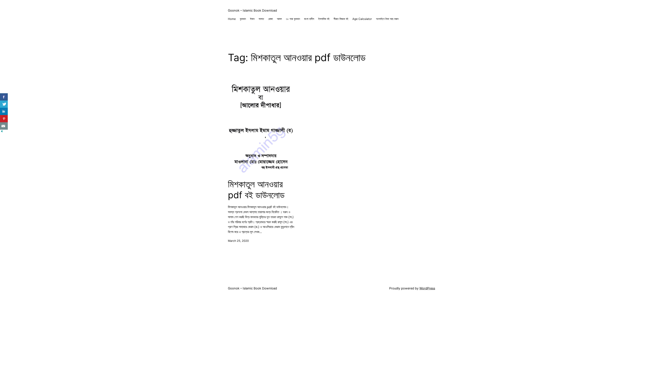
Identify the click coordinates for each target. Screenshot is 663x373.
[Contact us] (4, 126)
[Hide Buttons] (1, 132)
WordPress (427, 288)
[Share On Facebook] (4, 97)
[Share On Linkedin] (4, 111)
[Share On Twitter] (4, 104)
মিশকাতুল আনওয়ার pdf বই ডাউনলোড (256, 189)
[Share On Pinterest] (4, 118)
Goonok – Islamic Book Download (252, 10)
